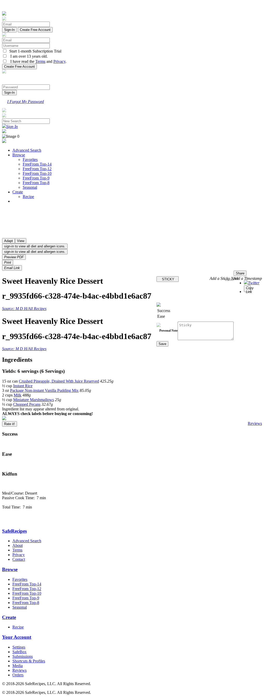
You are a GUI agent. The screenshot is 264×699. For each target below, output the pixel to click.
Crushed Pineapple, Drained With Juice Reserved (59, 381)
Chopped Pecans (26, 404)
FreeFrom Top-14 (37, 164)
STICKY (167, 279)
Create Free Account (35, 30)
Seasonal (30, 187)
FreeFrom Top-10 (37, 173)
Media (17, 665)
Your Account (16, 637)
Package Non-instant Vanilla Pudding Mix (44, 390)
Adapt (8, 241)
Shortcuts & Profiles (28, 661)
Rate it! (9, 424)
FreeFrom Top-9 (36, 178)
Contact (18, 559)
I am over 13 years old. (27, 56)
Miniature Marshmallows (33, 400)
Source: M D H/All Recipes (24, 308)
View (20, 241)
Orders (17, 675)
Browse (18, 155)
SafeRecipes (14, 531)
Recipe (28, 196)
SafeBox (19, 652)
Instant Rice (22, 386)
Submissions (22, 656)
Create (17, 192)
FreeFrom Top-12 (37, 169)
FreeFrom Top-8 (36, 182)
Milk (17, 395)
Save (162, 344)
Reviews (255, 423)
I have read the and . (37, 61)
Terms (40, 61)
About (17, 545)
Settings (18, 647)
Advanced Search (26, 150)
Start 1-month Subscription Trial (34, 51)
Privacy (59, 61)
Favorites (30, 159)
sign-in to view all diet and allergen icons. (34, 246)
